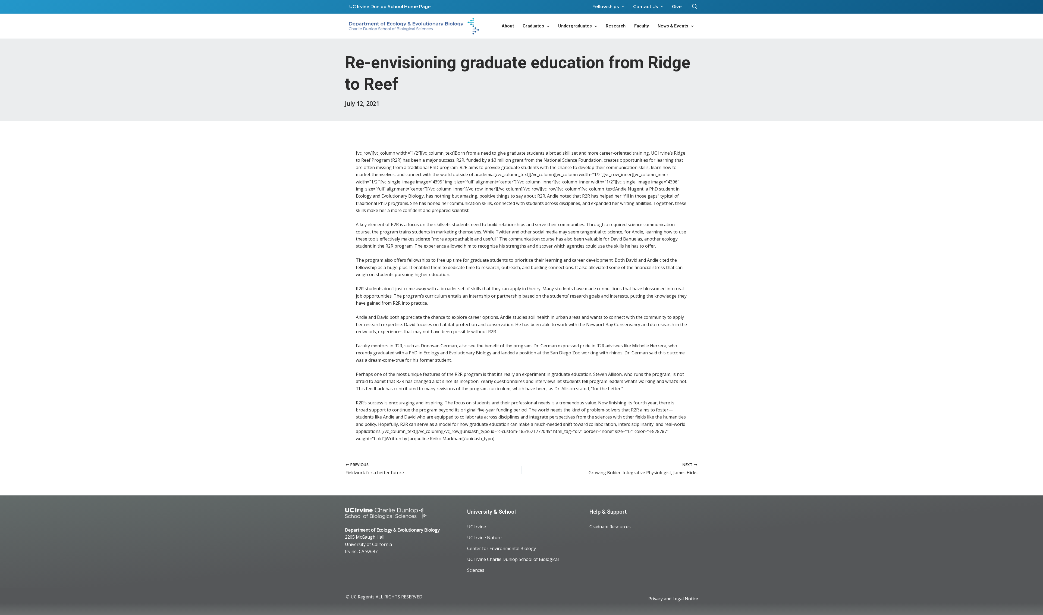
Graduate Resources (610, 527)
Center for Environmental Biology (501, 548)
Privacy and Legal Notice (673, 599)
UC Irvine (476, 527)
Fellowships (605, 6)
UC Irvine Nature (484, 538)
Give (677, 6)
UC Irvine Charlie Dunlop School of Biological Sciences (513, 564)
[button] (695, 6)
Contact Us (645, 6)
